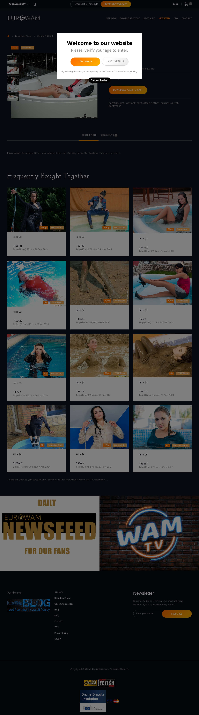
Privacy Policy (130, 72)
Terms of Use (112, 72)
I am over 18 (85, 62)
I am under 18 (115, 61)
